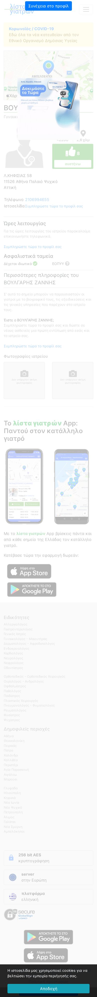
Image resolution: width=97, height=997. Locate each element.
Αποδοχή (48, 988)
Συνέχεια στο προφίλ (48, 5)
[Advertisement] (48, 46)
